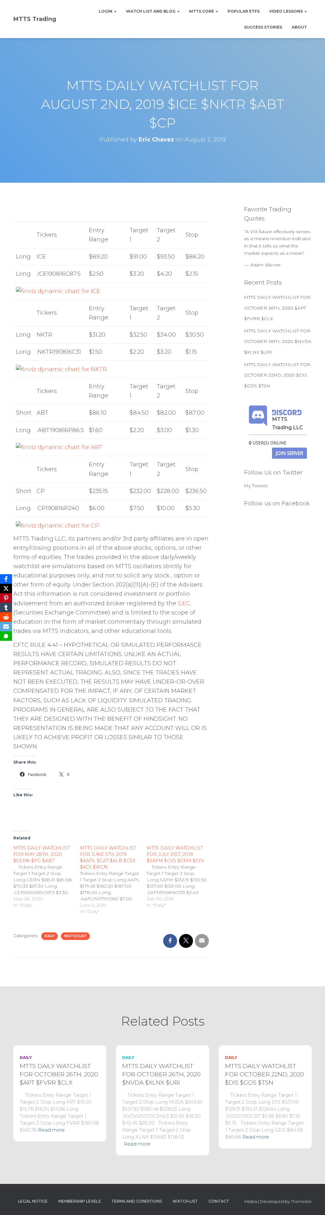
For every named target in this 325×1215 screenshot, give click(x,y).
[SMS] (6, 636)
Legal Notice (33, 1201)
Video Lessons (286, 11)
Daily (49, 936)
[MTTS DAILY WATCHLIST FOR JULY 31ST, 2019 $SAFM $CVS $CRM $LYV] (180, 876)
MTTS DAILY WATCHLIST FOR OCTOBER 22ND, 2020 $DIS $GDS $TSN (277, 375)
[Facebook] (6, 579)
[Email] (6, 626)
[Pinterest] (6, 598)
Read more (51, 1130)
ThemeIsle (301, 1201)
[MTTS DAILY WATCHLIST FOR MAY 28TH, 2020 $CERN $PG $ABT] (46, 876)
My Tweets (256, 486)
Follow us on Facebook (277, 503)
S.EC (184, 603)
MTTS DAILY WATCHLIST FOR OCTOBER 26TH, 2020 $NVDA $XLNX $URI (277, 341)
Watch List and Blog (151, 11)
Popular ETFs (244, 11)
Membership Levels (79, 1201)
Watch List (75, 936)
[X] (6, 588)
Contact (219, 1201)
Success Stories (263, 27)
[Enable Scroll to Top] (312, 1202)
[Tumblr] (6, 607)
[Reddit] (6, 617)
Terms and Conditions (136, 1201)
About (299, 27)
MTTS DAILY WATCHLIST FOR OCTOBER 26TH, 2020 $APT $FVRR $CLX (277, 307)
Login (106, 11)
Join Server (289, 453)
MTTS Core (202, 11)
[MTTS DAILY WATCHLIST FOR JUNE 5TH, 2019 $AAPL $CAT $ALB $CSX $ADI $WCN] (113, 880)
